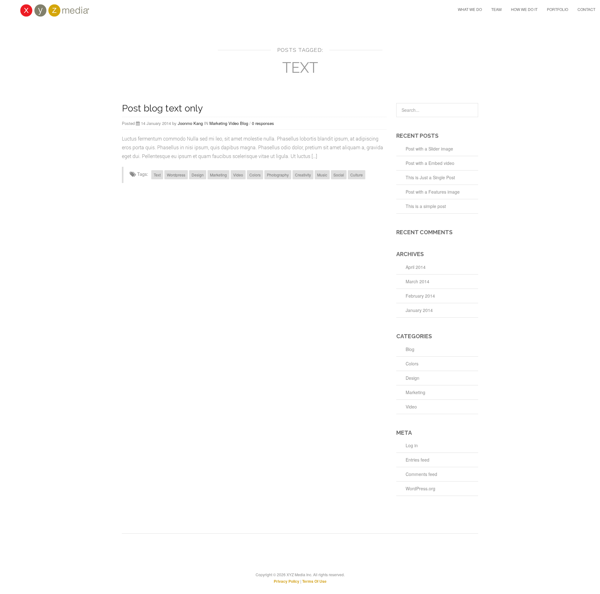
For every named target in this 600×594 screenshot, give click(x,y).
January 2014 (419, 310)
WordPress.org (420, 488)
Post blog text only (162, 108)
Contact (586, 9)
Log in (412, 445)
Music (322, 174)
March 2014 (417, 281)
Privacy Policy (286, 581)
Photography (278, 174)
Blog (244, 123)
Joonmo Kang (190, 123)
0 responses (263, 123)
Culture (356, 174)
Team (496, 9)
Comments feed (421, 474)
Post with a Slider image (429, 149)
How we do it (524, 9)
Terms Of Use (314, 581)
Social (338, 174)
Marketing (218, 123)
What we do (470, 9)
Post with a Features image (433, 192)
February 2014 (420, 296)
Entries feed (417, 460)
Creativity (303, 174)
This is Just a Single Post (430, 177)
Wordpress (176, 174)
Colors (255, 174)
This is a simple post (426, 206)
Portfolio (557, 9)
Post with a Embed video (430, 163)
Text (157, 174)
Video (233, 123)
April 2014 (416, 267)
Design (198, 174)
